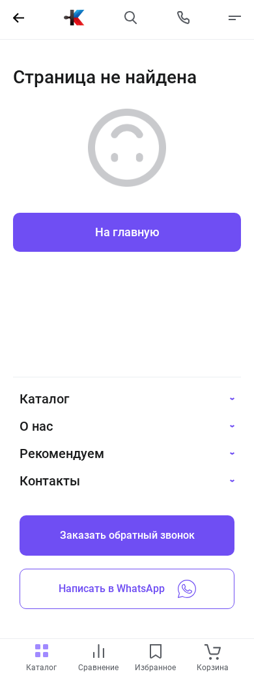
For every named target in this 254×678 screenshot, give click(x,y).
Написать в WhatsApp (112, 588)
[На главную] (74, 17)
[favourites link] (156, 652)
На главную (127, 232)
